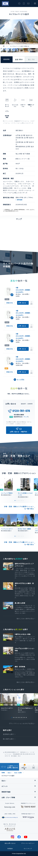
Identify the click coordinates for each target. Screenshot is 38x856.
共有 (33, 767)
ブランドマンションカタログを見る (21, 723)
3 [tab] (18, 500)
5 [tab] (21, 500)
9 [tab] (24, 717)
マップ (26, 417)
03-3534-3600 (19, 415)
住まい (10, 772)
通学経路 (19, 199)
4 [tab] (16, 717)
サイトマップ (28, 848)
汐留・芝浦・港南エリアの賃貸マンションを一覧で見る (19, 508)
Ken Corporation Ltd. (5, 3)
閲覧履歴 (19, 3)
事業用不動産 (6, 792)
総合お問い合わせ (10, 843)
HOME (3, 772)
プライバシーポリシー (28, 843)
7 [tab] (21, 717)
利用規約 (10, 848)
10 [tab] (26, 717)
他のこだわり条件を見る (25, 618)
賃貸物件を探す (8, 734)
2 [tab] (16, 500)
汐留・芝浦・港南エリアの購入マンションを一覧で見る (19, 543)
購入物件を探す (8, 739)
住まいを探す (18, 772)
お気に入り (24, 3)
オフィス (5, 786)
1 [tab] (11, 717)
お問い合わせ (28, 3)
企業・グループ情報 (8, 797)
